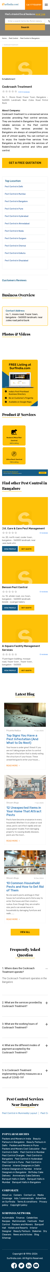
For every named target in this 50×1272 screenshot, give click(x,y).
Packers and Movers (22, 1224)
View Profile (10, 549)
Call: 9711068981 (33, 5)
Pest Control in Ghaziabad (16, 260)
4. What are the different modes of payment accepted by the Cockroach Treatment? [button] (21, 1049)
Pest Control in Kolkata (15, 253)
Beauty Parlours (21, 1231)
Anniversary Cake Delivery (26, 1175)
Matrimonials (19, 1221)
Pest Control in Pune (14, 209)
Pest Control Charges (13, 1155)
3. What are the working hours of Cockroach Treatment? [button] (20, 1025)
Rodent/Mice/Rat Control (14, 440)
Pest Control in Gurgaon (15, 238)
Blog (36, 1234)
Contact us (29, 1195)
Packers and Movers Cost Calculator (21, 1148)
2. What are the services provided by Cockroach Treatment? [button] (22, 1004)
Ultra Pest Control (14, 460)
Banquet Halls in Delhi (13, 1179)
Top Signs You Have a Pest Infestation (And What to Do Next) (22, 739)
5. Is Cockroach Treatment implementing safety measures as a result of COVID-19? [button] (22, 1074)
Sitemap (6, 1238)
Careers (18, 1195)
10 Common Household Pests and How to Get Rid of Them (25, 886)
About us (7, 1195)
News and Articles (22, 1234)
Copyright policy (18, 1205)
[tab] (25, 978)
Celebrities (32, 1217)
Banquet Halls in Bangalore (26, 1182)
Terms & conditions (27, 1201)
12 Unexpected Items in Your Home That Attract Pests (23, 811)
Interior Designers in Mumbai (17, 1169)
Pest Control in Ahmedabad (17, 223)
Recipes (6, 1221)
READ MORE (12, 765)
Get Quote (26, 549)
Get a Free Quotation (25, 162)
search (25, 27)
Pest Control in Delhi (14, 186)
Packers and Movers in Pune (24, 1145)
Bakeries (36, 1231)
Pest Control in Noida (14, 231)
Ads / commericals (24, 1198)
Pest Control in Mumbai (15, 194)
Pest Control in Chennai (15, 246)
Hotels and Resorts (18, 1227)
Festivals (32, 1221)
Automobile (8, 1217)
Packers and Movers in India (16, 1138)
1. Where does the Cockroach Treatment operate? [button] (18, 970)
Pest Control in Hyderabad (16, 216)
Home (4, 38)
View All (25, 932)
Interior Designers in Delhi (26, 1165)
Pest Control (13, 38)
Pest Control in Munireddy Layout (19, 1113)
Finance (20, 1217)
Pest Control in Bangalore (30, 38)
